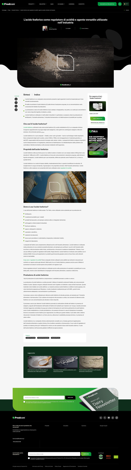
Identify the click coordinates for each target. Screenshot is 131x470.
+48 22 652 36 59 (17, 441)
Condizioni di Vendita (82, 466)
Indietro (127, 10)
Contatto (81, 4)
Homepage (4, 10)
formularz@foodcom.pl (18, 438)
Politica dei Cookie (49, 466)
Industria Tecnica (15, 10)
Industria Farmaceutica (43, 338)
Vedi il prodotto (97, 118)
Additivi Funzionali (30, 338)
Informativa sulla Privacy (37, 466)
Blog (52, 4)
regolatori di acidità (65, 168)
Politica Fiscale (58, 466)
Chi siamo (60, 4)
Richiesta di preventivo (107, 4)
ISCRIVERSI (70, 397)
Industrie (42, 4)
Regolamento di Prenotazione (69, 466)
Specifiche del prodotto (97, 122)
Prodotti (31, 4)
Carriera (71, 4)
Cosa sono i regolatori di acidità (32, 260)
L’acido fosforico (28, 127)
